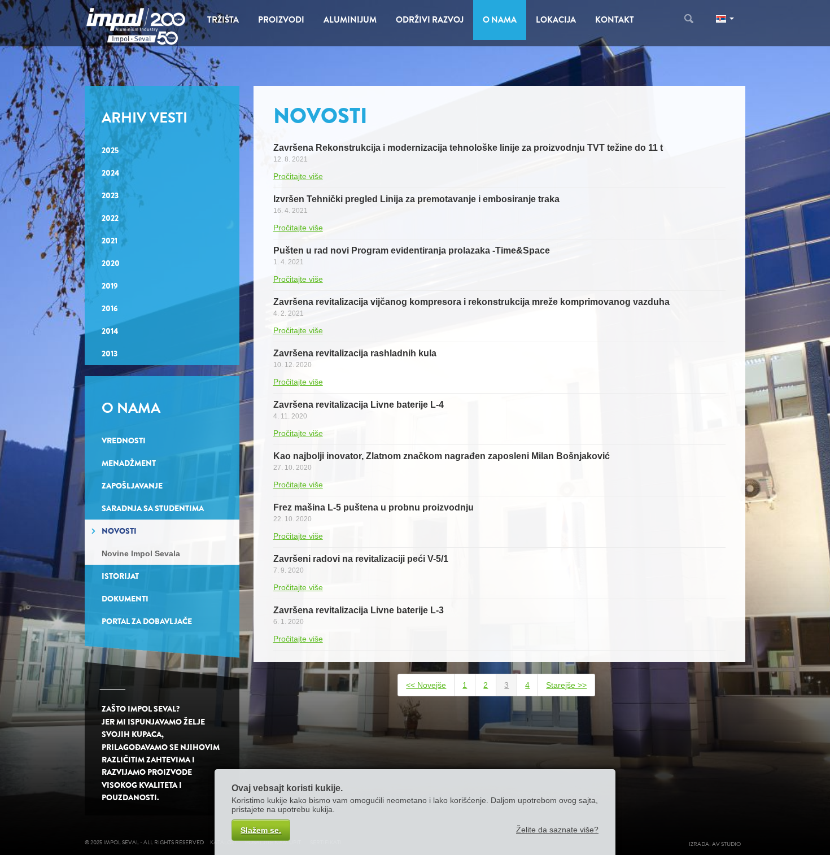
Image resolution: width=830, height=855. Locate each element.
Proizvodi (281, 20)
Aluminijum (350, 20)
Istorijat (120, 576)
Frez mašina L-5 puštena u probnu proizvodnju (373, 507)
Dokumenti (125, 598)
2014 (110, 331)
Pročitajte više (298, 176)
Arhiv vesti (144, 118)
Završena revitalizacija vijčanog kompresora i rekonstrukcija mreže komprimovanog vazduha (471, 302)
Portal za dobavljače (147, 621)
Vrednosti (124, 440)
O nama (500, 20)
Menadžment (129, 463)
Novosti (119, 530)
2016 (110, 308)
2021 (109, 240)
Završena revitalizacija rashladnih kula (354, 353)
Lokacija (556, 20)
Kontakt (614, 20)
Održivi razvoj (430, 20)
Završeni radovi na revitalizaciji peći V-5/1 (360, 559)
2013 (109, 353)
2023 (110, 195)
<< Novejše (426, 685)
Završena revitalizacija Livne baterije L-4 (358, 404)
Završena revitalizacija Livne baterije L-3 (358, 610)
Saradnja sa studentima (153, 508)
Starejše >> (566, 685)
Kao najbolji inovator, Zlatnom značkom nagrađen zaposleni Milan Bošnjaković (441, 456)
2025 (110, 150)
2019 (110, 285)
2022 (110, 218)
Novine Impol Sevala (141, 553)
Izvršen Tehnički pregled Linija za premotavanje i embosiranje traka (416, 199)
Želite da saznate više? (557, 829)
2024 (110, 172)
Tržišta (223, 20)
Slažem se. (261, 830)
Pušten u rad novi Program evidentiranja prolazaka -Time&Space (411, 250)
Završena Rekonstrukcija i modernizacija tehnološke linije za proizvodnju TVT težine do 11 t (468, 147)
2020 (111, 263)
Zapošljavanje (132, 485)
